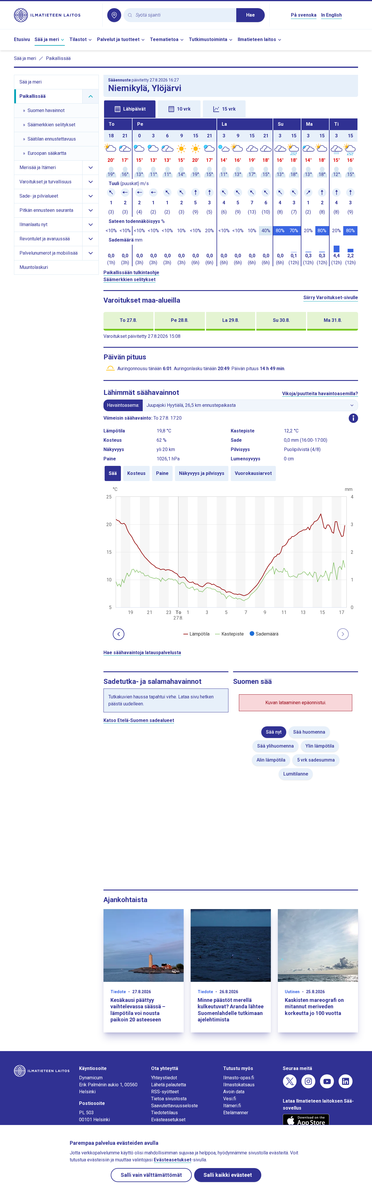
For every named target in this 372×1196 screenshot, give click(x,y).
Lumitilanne (295, 774)
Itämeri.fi (232, 1105)
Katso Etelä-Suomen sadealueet (138, 720)
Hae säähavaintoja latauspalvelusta (142, 652)
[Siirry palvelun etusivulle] (56, 15)
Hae (250, 15)
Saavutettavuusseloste (174, 1105)
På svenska (303, 15)
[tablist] (230, 108)
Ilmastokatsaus (239, 1084)
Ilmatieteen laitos (257, 39)
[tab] (129, 109)
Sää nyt (274, 732)
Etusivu (22, 39)
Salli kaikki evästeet (227, 1175)
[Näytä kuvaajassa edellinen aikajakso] (118, 634)
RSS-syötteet (165, 1091)
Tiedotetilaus (164, 1112)
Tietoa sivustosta (169, 1098)
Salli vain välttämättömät (151, 1175)
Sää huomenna (309, 732)
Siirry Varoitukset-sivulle (330, 297)
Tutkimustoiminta (208, 39)
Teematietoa (164, 39)
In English (331, 15)
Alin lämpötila (271, 760)
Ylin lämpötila (319, 746)
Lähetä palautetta (168, 1084)
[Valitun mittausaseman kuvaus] (353, 418)
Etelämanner (235, 1112)
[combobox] (184, 15)
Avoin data (233, 1091)
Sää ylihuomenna (275, 746)
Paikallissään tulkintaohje (131, 272)
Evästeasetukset (168, 1119)
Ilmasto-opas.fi (238, 1077)
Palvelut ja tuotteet (118, 39)
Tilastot (78, 39)
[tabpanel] (230, 192)
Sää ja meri (47, 39)
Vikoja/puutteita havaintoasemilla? (320, 393)
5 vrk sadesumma (316, 760)
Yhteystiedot (164, 1077)
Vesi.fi (229, 1098)
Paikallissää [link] (58, 58)
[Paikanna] (114, 15)
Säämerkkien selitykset (129, 279)
